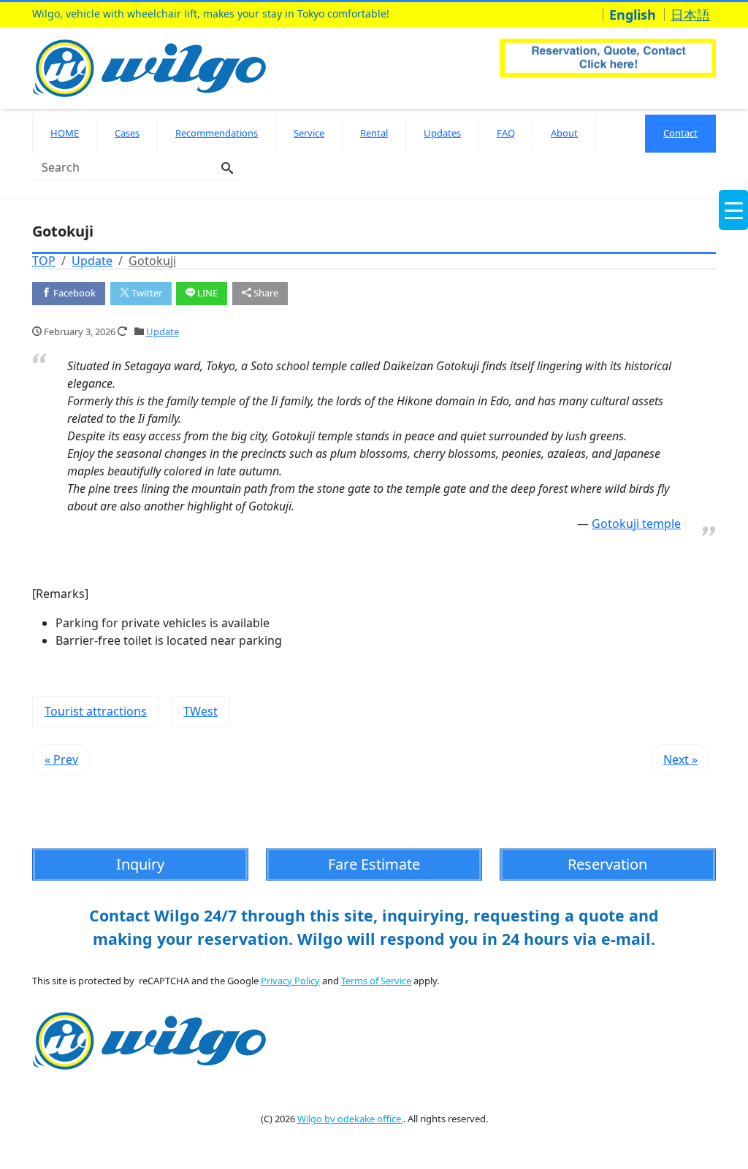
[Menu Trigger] (733, 210)
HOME (64, 132)
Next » (680, 759)
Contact (680, 132)
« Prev (61, 759)
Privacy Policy (290, 980)
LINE (206, 292)
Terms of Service (376, 980)
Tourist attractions (96, 711)
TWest (200, 711)
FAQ (506, 132)
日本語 (690, 14)
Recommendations (216, 132)
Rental (374, 132)
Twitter (145, 292)
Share (264, 292)
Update (162, 331)
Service (309, 132)
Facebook (73, 292)
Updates (442, 132)
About (564, 132)
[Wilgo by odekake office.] (153, 66)
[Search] (227, 169)
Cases (127, 132)
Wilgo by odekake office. (350, 1118)
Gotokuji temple (636, 523)
